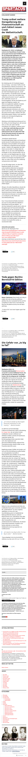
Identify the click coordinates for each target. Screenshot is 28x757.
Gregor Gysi (10, 563)
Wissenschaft (6, 722)
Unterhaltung (15, 331)
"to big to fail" (13, 333)
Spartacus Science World (10, 710)
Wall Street (6, 268)
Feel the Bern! (18, 334)
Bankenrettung (17, 385)
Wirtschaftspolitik (6, 270)
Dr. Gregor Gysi (6, 432)
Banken (12, 266)
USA (3, 268)
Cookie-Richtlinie (16, 751)
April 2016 (5, 686)
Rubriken (5, 704)
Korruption (16, 563)
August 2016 (5, 681)
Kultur (4, 701)
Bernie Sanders (20, 371)
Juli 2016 (5, 682)
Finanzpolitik (21, 267)
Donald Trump (8, 267)
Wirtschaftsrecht (15, 270)
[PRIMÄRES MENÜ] (24, 3)
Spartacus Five (8, 708)
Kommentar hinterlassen (7, 337)
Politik (10, 264)
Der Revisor (21, 263)
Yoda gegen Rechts (9, 714)
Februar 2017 (6, 676)
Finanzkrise (14, 267)
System (10, 335)
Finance (24, 334)
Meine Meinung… (9, 705)
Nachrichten (7, 700)
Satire (4, 715)
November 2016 (6, 678)
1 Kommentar (5, 271)
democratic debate (10, 334)
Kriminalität (7, 699)
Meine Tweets (5, 667)
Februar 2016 (6, 687)
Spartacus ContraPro (10, 706)
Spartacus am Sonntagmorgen (10, 718)
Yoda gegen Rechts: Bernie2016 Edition (12, 278)
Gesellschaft (6, 697)
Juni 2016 (5, 683)
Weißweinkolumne (9, 713)
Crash (3, 267)
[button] (6, 499)
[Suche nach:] (14, 572)
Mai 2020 (5, 674)
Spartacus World (8, 712)
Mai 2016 (5, 685)
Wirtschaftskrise (14, 268)
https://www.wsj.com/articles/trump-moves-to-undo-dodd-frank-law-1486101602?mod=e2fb (14, 242)
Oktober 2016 (6, 679)
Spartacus (5, 717)
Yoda (16, 335)
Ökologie (5, 695)
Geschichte (5, 696)
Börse (22, 266)
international (5, 335)
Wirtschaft (14, 264)
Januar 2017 (5, 677)
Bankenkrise (17, 266)
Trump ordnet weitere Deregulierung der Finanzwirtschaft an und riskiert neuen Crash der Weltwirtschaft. (13, 26)
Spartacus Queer (8, 709)
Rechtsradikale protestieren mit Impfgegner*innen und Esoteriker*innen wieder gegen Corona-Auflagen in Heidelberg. (14, 635)
